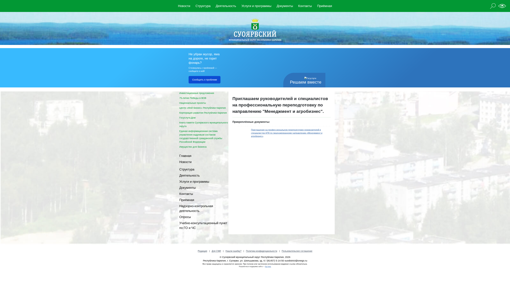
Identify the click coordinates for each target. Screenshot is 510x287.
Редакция (202, 251)
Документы (285, 6)
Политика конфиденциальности (261, 251)
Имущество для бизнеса (193, 146)
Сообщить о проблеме (204, 79)
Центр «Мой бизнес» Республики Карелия (202, 108)
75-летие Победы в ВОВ (192, 98)
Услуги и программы (256, 6)
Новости (184, 6)
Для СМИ (216, 251)
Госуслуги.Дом (187, 117)
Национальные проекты (192, 103)
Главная (185, 156)
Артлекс (268, 266)
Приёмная (324, 6)
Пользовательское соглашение (297, 251)
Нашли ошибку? (233, 251)
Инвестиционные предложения (196, 93)
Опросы (185, 217)
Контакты (305, 6)
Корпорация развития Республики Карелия (203, 112)
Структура (203, 6)
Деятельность (226, 6)
